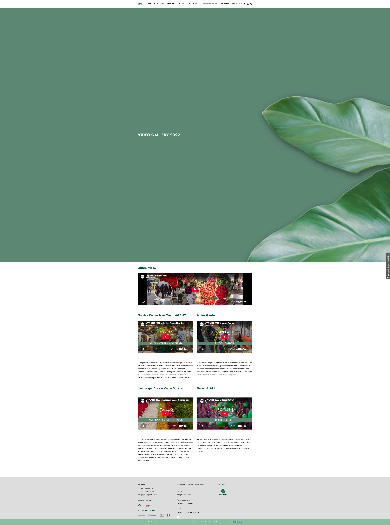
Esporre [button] (181, 4)
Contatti (225, 4)
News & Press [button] (193, 4)
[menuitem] (155, 4)
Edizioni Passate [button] (210, 4)
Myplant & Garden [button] (156, 4)
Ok (234, 522)
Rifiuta (240, 522)
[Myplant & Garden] (140, 4)
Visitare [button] (170, 4)
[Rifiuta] (387, 522)
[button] (245, 4)
